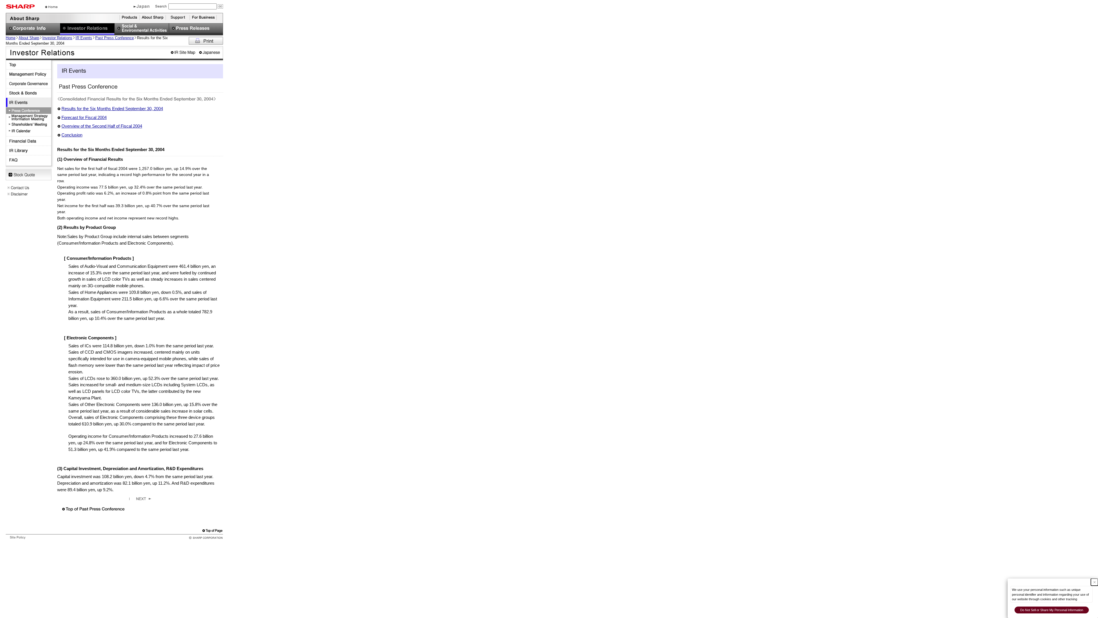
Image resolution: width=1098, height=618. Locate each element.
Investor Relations (57, 38)
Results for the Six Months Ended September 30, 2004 (112, 108)
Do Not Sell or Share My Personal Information (1051, 610)
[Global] (142, 7)
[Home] (51, 6)
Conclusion (71, 134)
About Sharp (29, 38)
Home (10, 38)
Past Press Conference (114, 38)
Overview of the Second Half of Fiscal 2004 (101, 126)
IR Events (83, 38)
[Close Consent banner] (1094, 582)
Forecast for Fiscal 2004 (84, 117)
